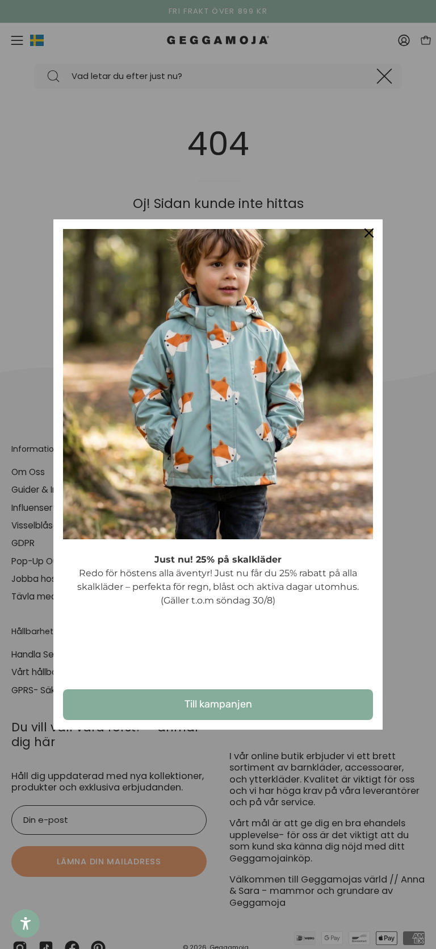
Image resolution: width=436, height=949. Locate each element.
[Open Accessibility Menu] (25, 923)
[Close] (369, 233)
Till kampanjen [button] (218, 704)
